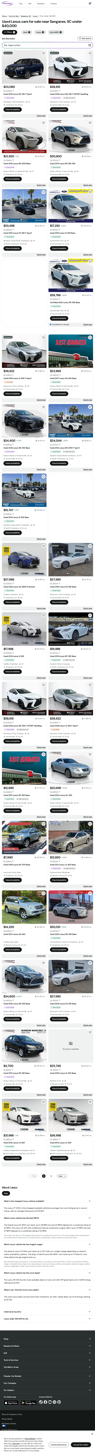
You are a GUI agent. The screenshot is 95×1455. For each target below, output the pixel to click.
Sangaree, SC (26, 16)
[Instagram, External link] (54, 1402)
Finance (54, 3)
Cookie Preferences (9, 1430)
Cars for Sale (14, 16)
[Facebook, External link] (45, 1402)
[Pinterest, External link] (59, 1402)
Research (41, 3)
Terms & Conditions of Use (12, 1414)
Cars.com (15, 1444)
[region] (47, 1442)
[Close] (92, 1434)
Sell (30, 3)
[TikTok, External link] (41, 1402)
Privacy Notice (7, 1419)
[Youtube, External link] (50, 1402)
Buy (21, 3)
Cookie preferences (59, 1445)
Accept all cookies (81, 1445)
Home (4, 16)
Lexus (35, 16)
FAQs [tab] (6, 1193)
